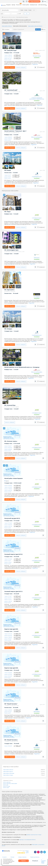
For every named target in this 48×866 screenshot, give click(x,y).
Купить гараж (6, 787)
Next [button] (20, 38)
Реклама (12, 857)
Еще (26, 13)
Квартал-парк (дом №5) (11, 629)
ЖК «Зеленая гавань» (10, 441)
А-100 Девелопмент (37, 218)
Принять (23, 860)
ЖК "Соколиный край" (11, 90)
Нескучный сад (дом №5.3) (12, 518)
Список (38, 29)
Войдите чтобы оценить (27, 851)
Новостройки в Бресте (8, 771)
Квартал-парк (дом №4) (11, 668)
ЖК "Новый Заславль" (11, 704)
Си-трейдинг (37, 296)
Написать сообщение (21, 108)
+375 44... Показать (9, 67)
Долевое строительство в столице (34, 834)
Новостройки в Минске (7, 26)
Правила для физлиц (34, 857)
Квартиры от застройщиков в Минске (27, 839)
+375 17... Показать (9, 757)
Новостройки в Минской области (35, 26)
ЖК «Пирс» (7, 211)
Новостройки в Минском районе (20, 26)
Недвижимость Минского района (9, 17)
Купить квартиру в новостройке (10, 783)
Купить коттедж (6, 786)
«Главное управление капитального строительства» (36, 98)
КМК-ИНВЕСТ (37, 711)
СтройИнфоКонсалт (37, 176)
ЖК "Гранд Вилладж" (10, 50)
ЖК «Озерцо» (8, 329)
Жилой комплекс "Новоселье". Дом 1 (15, 131)
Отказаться (35, 860)
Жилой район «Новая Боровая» (13, 478)
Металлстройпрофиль (36, 137)
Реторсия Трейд (37, 56)
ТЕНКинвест (37, 257)
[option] (11, 38)
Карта (44, 29)
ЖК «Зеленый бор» (10, 405)
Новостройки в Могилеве (8, 773)
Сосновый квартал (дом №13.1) (13, 591)
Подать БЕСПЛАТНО (35, 1)
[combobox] (9, 10)
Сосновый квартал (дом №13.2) (13, 554)
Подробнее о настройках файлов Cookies (43, 861)
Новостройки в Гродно (8, 775)
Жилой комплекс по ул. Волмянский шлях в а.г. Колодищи (21, 367)
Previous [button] (4, 38)
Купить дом (5, 784)
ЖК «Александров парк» (11, 250)
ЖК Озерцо (7, 170)
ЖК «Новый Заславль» (11, 740)
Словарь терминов (22, 857)
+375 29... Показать (9, 147)
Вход (45, 1)
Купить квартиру (6, 782)
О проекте (4, 857)
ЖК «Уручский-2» (9, 289)
